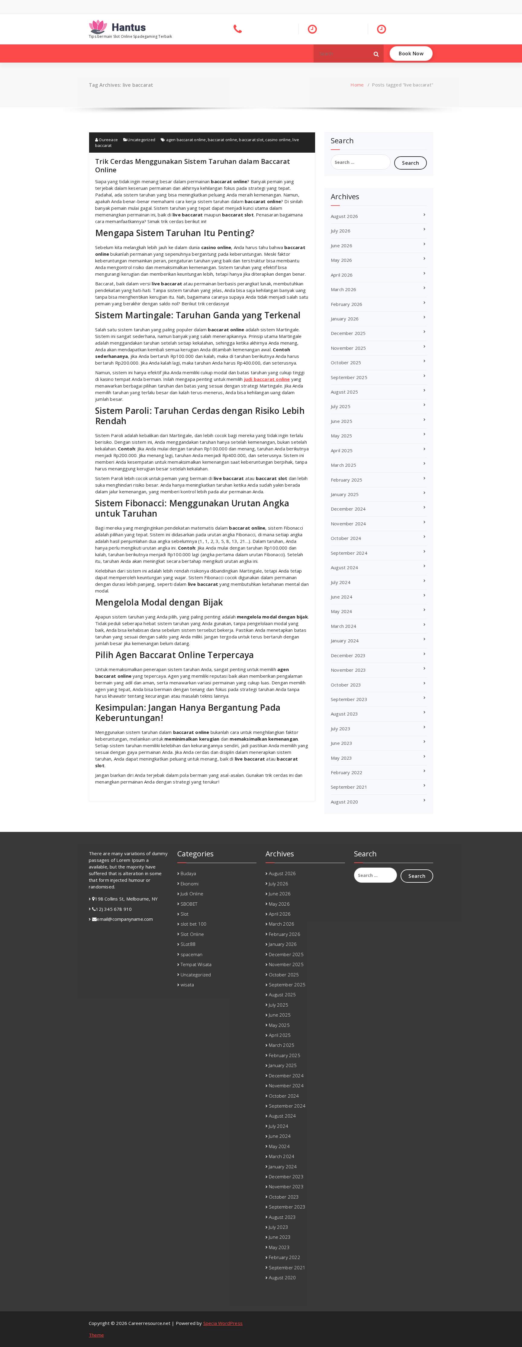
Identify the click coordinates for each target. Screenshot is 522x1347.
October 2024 (346, 538)
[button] (376, 53)
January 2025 (345, 494)
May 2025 (341, 436)
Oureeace (108, 139)
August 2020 (344, 802)
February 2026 (346, 304)
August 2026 (344, 216)
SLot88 (188, 944)
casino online (278, 139)
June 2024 (341, 597)
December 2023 (348, 655)
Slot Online (192, 934)
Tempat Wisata (196, 964)
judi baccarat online (267, 379)
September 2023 (349, 699)
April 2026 (342, 275)
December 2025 (348, 333)
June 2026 (341, 245)
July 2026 (340, 231)
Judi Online (192, 894)
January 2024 (345, 641)
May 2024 (341, 611)
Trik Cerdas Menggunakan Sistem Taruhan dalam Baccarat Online (192, 165)
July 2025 (340, 406)
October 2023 (346, 685)
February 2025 (346, 480)
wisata (187, 985)
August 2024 (344, 567)
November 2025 (348, 348)
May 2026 (341, 260)
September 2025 (349, 377)
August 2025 (344, 392)
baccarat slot (251, 139)
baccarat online (222, 139)
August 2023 (344, 714)
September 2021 (349, 787)
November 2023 (348, 670)
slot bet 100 (193, 924)
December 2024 (348, 509)
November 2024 (348, 524)
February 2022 (346, 772)
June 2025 (341, 421)
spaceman (192, 954)
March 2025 (343, 465)
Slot (185, 914)
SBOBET (189, 904)
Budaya (188, 873)
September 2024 (349, 553)
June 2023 (341, 743)
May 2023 (341, 758)
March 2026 (343, 289)
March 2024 (343, 626)
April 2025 (342, 450)
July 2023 (340, 728)
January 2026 (345, 319)
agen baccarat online (186, 139)
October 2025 (346, 362)
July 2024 (340, 582)
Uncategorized (141, 139)
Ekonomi (189, 884)
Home (357, 85)
